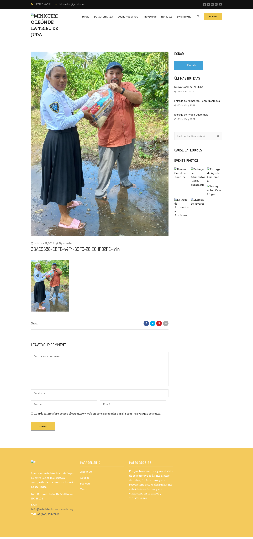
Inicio (85, 16)
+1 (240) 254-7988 (48, 514)
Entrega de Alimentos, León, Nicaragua (197, 100)
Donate (191, 65)
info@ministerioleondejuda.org (52, 509)
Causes (84, 477)
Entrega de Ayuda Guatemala (191, 114)
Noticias (166, 16)
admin (67, 243)
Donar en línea (103, 16)
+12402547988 (42, 4)
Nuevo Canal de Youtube (188, 87)
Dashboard (184, 16)
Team (83, 489)
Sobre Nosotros (128, 16)
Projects (85, 483)
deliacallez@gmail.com (72, 4)
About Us (86, 471)
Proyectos (150, 16)
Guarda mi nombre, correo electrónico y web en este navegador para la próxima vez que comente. (97, 413)
